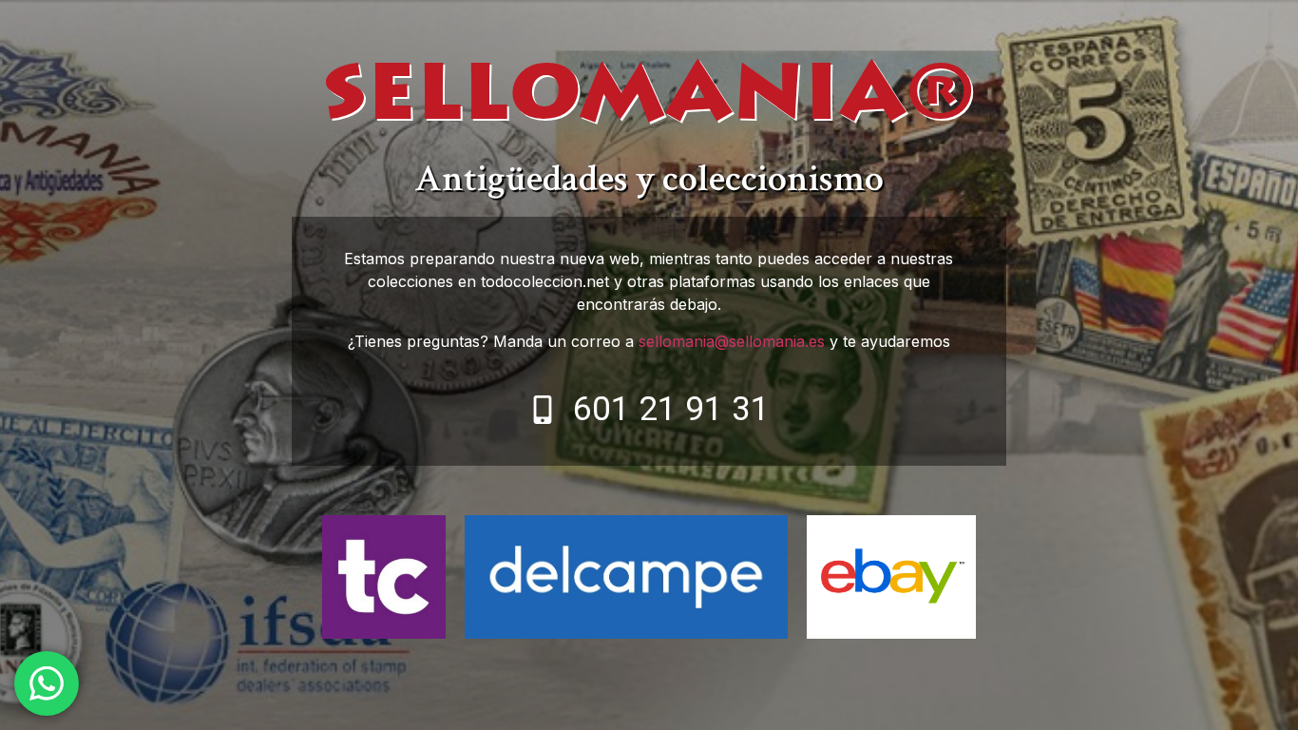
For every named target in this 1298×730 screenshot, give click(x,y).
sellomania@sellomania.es (732, 341)
